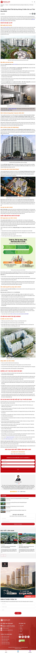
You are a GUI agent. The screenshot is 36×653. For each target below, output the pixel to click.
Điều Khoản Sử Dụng (5, 636)
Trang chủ (2, 4)
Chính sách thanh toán (6, 642)
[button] (2, 555)
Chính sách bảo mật (5, 637)
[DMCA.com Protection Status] (27, 640)
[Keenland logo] (5, 2)
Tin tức (7, 4)
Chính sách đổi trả (5, 640)
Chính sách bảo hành (5, 639)
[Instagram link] (23, 637)
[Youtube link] (25, 637)
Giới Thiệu (21, 625)
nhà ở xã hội (6, 27)
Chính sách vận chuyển (6, 643)
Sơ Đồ (21, 631)
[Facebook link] (20, 637)
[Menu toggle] (34, 2)
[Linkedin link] (28, 637)
